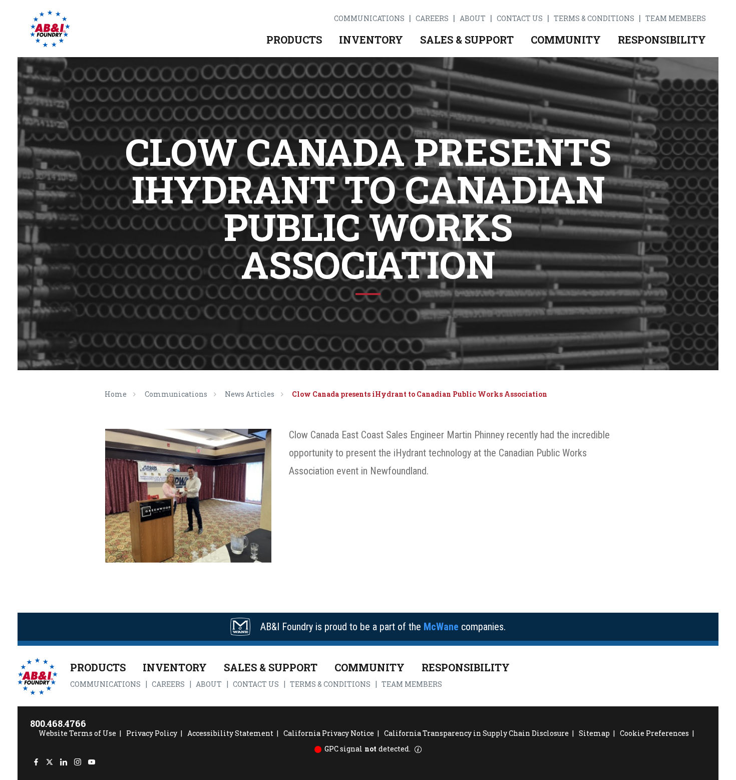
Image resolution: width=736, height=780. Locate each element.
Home (116, 394)
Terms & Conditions (594, 18)
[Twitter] (50, 761)
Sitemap (594, 733)
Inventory (371, 40)
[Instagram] (77, 761)
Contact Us (520, 18)
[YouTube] (91, 761)
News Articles (249, 394)
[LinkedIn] (64, 761)
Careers (432, 18)
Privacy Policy (151, 733)
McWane (441, 627)
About (473, 18)
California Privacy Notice (328, 733)
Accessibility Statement (230, 733)
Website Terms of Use (77, 733)
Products (294, 40)
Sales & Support (467, 40)
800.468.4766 (58, 723)
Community (566, 40)
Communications (369, 18)
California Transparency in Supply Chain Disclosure (476, 733)
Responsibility (662, 40)
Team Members (675, 18)
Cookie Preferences (654, 733)
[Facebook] (36, 761)
